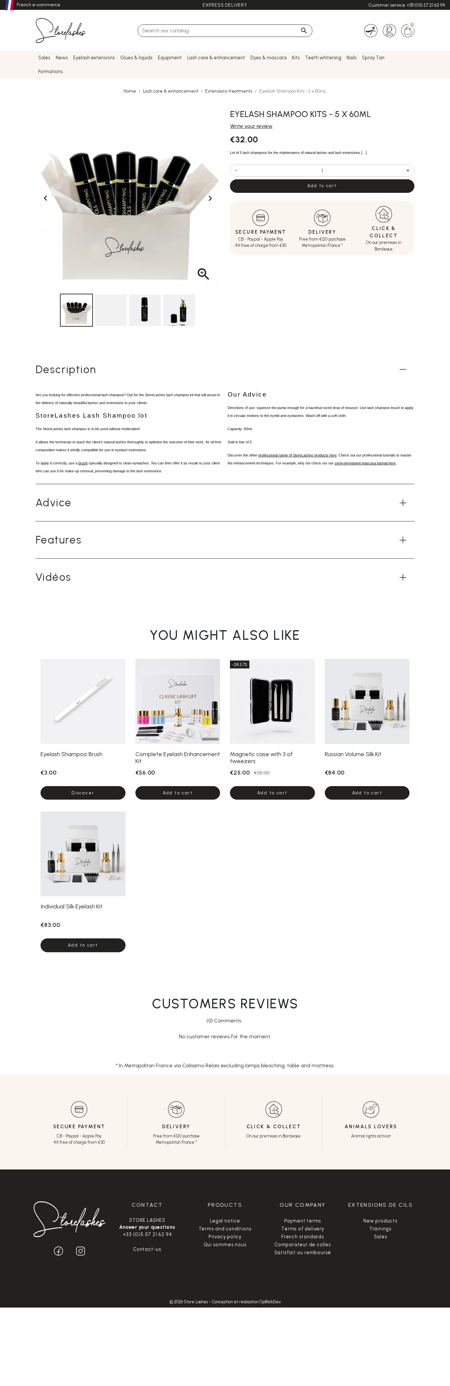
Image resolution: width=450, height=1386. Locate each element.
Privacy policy (225, 1237)
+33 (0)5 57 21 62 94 (426, 5)
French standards (302, 1237)
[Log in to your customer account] (389, 30)
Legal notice (225, 1221)
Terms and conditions (225, 1229)
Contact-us (147, 1249)
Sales (380, 1237)
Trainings (380, 1229)
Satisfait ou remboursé (302, 1252)
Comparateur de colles (302, 1245)
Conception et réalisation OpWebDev (246, 1301)
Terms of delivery (302, 1229)
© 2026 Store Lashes (189, 1301)
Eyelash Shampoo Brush (71, 754)
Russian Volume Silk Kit (353, 754)
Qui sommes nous (225, 1245)
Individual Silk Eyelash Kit (71, 906)
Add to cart (322, 185)
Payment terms (302, 1221)
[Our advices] (371, 30)
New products (380, 1221)
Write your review (251, 126)
